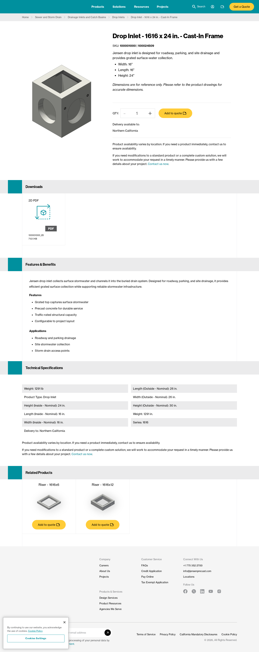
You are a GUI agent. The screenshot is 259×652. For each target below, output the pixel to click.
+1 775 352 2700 (192, 565)
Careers (104, 565)
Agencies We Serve (110, 609)
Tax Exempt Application (154, 582)
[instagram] (219, 591)
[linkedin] (202, 591)
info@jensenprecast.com (197, 571)
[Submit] (107, 632)
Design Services (108, 597)
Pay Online (147, 576)
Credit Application (151, 571)
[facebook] (185, 591)
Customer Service (151, 559)
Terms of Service (146, 634)
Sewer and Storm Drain (48, 17)
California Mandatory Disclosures (198, 634)
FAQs (144, 565)
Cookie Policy (229, 634)
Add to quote (173, 113)
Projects (162, 6)
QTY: (116, 113)
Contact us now (158, 164)
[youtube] (211, 591)
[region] (36, 633)
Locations (188, 576)
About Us (104, 571)
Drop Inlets (118, 17)
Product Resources (110, 603)
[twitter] (194, 591)
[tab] (98, 7)
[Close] (64, 622)
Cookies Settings (35, 638)
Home (25, 17)
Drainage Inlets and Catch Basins (87, 17)
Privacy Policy (167, 634)
